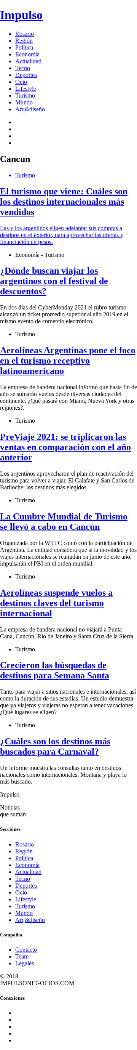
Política (24, 47)
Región (24, 40)
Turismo (25, 95)
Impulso (21, 15)
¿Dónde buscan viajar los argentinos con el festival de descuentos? (54, 281)
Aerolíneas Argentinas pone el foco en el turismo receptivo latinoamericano (67, 360)
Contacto (26, 949)
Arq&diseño (30, 109)
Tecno (22, 68)
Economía (27, 54)
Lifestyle (25, 88)
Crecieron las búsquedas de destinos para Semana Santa (54, 670)
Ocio (21, 82)
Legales (24, 963)
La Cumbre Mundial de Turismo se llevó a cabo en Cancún (63, 521)
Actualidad (28, 61)
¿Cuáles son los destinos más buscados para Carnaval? (55, 746)
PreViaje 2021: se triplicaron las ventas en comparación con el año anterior (65, 447)
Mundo (24, 102)
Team (22, 956)
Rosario (24, 33)
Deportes (26, 75)
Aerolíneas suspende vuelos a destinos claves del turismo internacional (56, 603)
